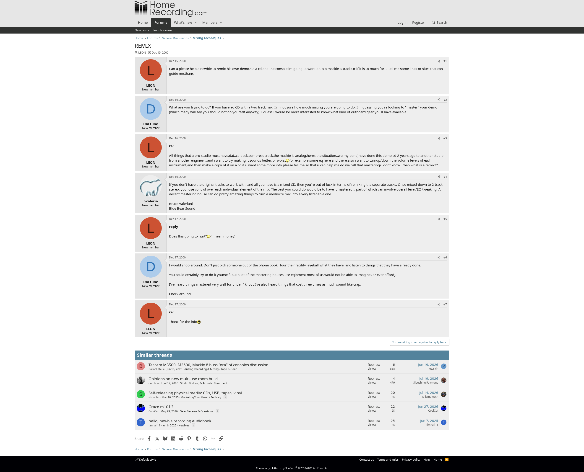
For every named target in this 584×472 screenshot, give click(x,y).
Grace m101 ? (161, 406)
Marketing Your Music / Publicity (201, 397)
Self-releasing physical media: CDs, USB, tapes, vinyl (195, 392)
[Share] (439, 61)
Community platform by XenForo (292, 468)
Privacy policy (411, 459)
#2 (445, 100)
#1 (445, 61)
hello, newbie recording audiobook (180, 420)
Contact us (366, 459)
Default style (147, 459)
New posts (142, 30)
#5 (445, 219)
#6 (445, 257)
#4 (445, 177)
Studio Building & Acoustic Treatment (203, 383)
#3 (445, 138)
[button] (196, 22)
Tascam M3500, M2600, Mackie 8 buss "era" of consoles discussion (209, 364)
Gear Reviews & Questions (196, 411)
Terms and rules (388, 459)
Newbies (183, 425)
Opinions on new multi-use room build (183, 378)
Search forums (162, 30)
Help (427, 459)
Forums (160, 22)
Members (209, 22)
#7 (445, 304)
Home (143, 22)
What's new (183, 22)
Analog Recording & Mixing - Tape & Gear (210, 369)
